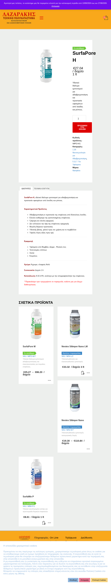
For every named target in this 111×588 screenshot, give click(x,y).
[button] (83, 373)
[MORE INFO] (88, 373)
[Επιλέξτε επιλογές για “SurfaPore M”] (49, 380)
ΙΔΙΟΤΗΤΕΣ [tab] (26, 189)
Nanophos (76, 171)
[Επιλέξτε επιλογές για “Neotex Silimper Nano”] (88, 449)
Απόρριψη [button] (85, 580)
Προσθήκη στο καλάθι (82, 127)
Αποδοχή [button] (73, 580)
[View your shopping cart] (106, 18)
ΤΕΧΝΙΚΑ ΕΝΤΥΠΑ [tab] (41, 189)
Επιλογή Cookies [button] (99, 580)
